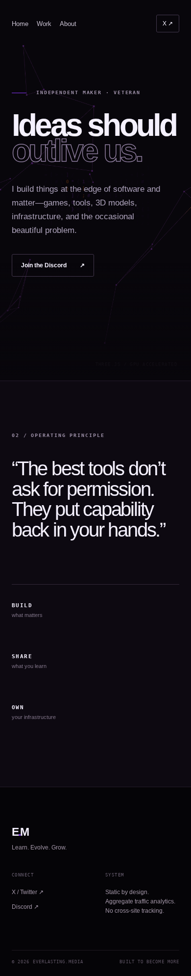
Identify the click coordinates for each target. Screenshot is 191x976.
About (68, 23)
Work (44, 23)
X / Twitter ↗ (28, 892)
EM (20, 832)
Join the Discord (53, 265)
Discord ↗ (25, 906)
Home (20, 23)
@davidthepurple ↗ (167, 23)
